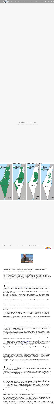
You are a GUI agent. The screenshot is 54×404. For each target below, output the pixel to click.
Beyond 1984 (35, 1)
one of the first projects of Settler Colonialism (24, 287)
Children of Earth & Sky (48, 1)
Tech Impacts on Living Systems (27, 1)
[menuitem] (16, 1)
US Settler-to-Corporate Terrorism (16, 1)
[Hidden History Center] (6, 1)
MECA (44, 267)
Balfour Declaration (25, 341)
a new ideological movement (23, 343)
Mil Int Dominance (41, 1)
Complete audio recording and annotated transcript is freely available (15, 271)
